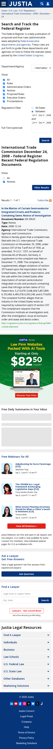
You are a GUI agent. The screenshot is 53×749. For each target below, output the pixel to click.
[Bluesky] (33, 703)
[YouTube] (16, 703)
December (44, 13)
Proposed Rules (15, 94)
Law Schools (11, 657)
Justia (4, 10)
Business (9, 649)
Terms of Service (26, 732)
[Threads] (28, 703)
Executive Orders (15, 97)
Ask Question (26, 573)
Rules (9, 83)
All (8, 79)
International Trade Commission (16, 13)
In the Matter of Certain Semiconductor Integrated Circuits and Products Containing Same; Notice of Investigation (26, 212)
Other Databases (14, 678)
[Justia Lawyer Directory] (41, 703)
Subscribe (43, 200)
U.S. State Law (12, 671)
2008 (35, 13)
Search (45, 140)
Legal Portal (26, 716)
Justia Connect (26, 711)
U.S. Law (13, 10)
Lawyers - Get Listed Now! (26, 610)
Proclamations (14, 101)
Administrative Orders (18, 87)
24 (2, 16)
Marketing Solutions (16, 686)
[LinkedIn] (11, 703)
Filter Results (41, 187)
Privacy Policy (26, 738)
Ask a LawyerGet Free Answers (12, 557)
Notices (10, 90)
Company (26, 721)
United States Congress (30, 55)
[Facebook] (20, 703)
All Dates (40, 107)
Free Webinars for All (15, 456)
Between (40, 111)
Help (26, 727)
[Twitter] (37, 703)
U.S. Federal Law (14, 664)
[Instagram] (24, 703)
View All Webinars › (26, 526)
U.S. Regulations (27, 10)
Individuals (10, 642)
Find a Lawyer (10, 587)
